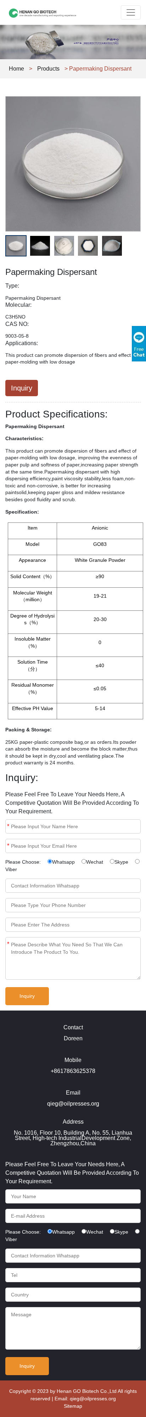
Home (16, 69)
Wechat (94, 862)
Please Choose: (23, 862)
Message (8, 944)
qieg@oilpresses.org (93, 1398)
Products (48, 69)
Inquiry (21, 388)
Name (8, 826)
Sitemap (73, 1406)
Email (8, 846)
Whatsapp (63, 862)
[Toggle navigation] (131, 12)
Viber (11, 869)
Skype (121, 862)
